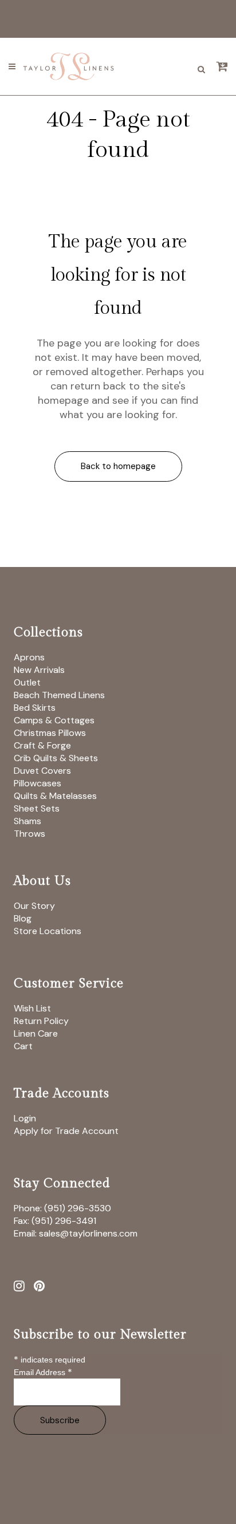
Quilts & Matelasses (55, 796)
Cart (23, 1046)
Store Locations (47, 931)
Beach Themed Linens (59, 695)
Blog (23, 918)
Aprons (29, 657)
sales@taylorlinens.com (88, 1233)
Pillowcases (37, 783)
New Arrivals (39, 670)
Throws (29, 834)
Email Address (43, 1372)
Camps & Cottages (54, 720)
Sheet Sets (37, 808)
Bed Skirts (35, 708)
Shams (27, 821)
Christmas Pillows (50, 733)
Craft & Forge (42, 745)
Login (25, 1118)
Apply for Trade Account (66, 1131)
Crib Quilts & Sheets (56, 758)
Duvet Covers (42, 771)
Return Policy (41, 1021)
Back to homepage (118, 466)
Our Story (34, 906)
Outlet (27, 682)
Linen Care (36, 1033)
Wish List (32, 1008)
